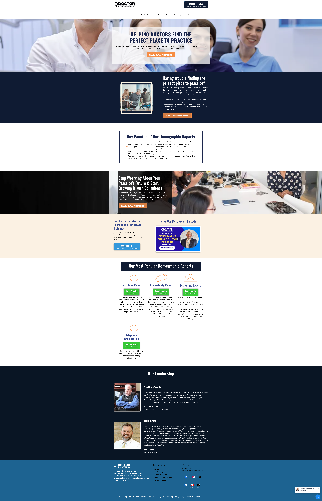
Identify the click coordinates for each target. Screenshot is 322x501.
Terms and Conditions (194, 497)
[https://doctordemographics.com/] (147, 5)
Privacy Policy (178, 497)
